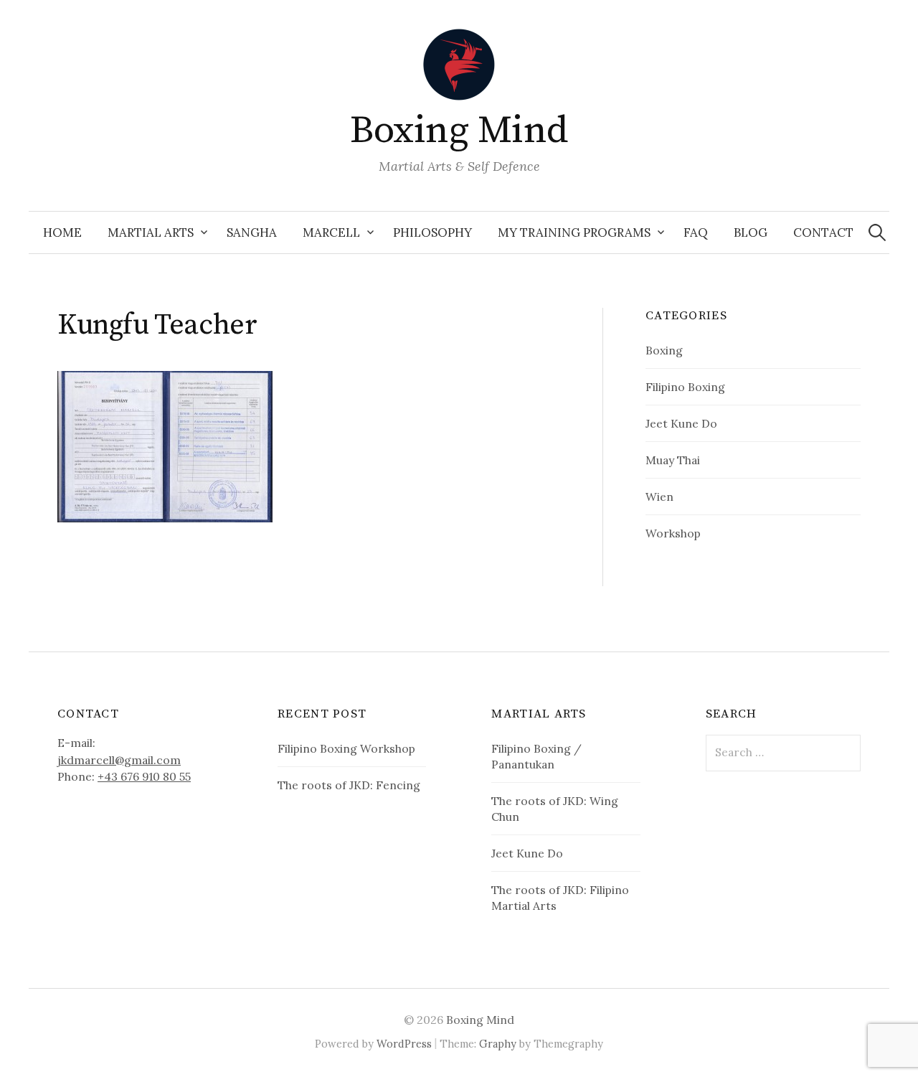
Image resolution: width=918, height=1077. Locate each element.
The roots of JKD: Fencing (349, 785)
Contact (823, 232)
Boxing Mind (458, 130)
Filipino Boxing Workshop (346, 748)
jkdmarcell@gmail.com (119, 760)
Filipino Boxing (685, 387)
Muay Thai (672, 460)
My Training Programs (574, 232)
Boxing (664, 350)
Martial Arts (151, 232)
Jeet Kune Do (681, 423)
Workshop (673, 533)
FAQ (695, 232)
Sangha (252, 232)
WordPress (404, 1043)
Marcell (331, 232)
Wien (659, 496)
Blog (750, 232)
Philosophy (432, 232)
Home (62, 232)
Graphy (497, 1043)
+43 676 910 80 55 (144, 776)
